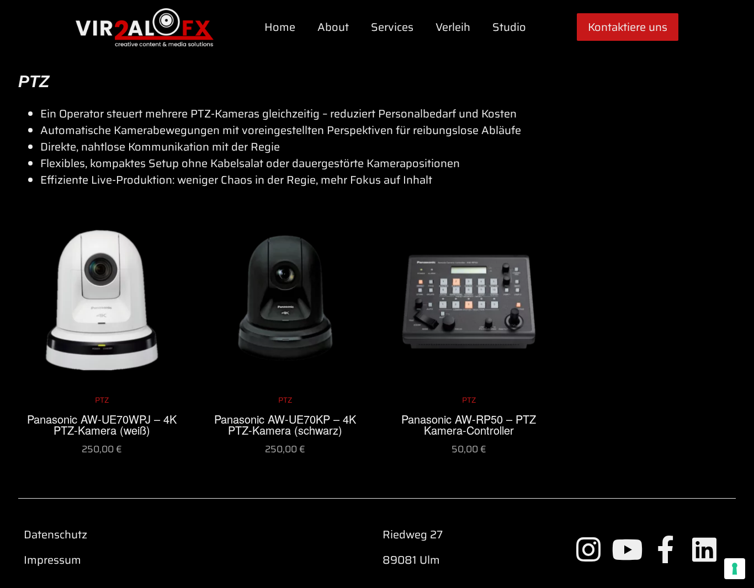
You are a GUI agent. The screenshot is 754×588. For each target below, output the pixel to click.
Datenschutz (55, 534)
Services (392, 27)
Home (279, 27)
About (333, 27)
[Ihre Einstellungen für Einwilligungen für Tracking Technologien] (734, 568)
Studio (509, 27)
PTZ (33, 81)
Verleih (453, 27)
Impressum (52, 560)
